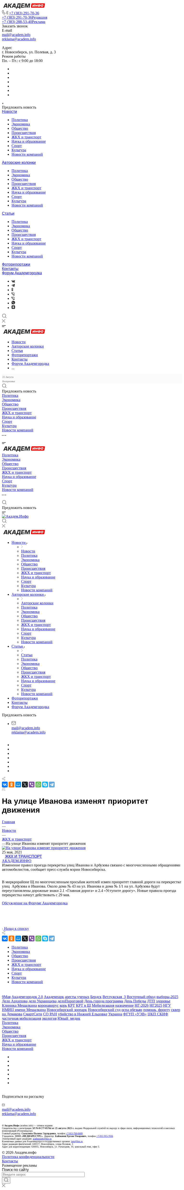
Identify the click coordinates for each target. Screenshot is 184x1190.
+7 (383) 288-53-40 (23, 22)
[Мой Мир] (18, 784)
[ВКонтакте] (13, 281)
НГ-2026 (142, 1005)
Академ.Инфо (16, 861)
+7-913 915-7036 (104, 1136)
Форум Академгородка (22, 273)
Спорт (17, 146)
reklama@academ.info (19, 39)
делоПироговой (70, 1001)
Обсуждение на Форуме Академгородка (35, 903)
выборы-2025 (167, 997)
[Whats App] (13, 303)
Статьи (8, 213)
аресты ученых (77, 997)
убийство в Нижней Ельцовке (82, 1014)
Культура (19, 150)
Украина (115, 1014)
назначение (124, 1005)
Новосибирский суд (104, 1010)
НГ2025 (156, 1005)
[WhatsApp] (38, 784)
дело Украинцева (43, 1001)
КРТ (71, 1005)
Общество (20, 128)
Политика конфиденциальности (28, 1157)
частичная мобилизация (21, 1018)
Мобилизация (103, 1005)
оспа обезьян (131, 1010)
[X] (25, 784)
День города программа (103, 1001)
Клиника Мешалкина (19, 1005)
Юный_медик (69, 1018)
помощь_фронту (156, 1010)
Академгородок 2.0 (27, 997)
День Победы (135, 1001)
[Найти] (6, 1180)
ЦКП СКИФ (158, 1014)
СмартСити (32, 1014)
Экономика (21, 124)
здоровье (163, 1001)
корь (63, 1005)
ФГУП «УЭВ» (135, 1014)
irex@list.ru (77, 1141)
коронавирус (48, 1005)
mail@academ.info (16, 35)
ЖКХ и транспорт (26, 137)
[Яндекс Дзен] (13, 308)
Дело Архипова (15, 1001)
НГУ (167, 1005)
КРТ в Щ (83, 1005)
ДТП (151, 1001)
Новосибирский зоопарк (67, 1010)
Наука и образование (29, 141)
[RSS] (3, 789)
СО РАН (50, 1014)
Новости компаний (27, 154)
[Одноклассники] (12, 290)
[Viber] (13, 294)
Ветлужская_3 (114, 997)
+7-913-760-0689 (74, 1133)
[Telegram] (13, 285)
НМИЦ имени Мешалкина (24, 1010)
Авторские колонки (19, 162)
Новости (9, 112)
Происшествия (24, 133)
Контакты (10, 269)
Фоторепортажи (16, 264)
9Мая (6, 997)
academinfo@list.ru (42, 1138)
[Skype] (45, 784)
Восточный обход (141, 997)
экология (49, 1018)
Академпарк (54, 997)
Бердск (96, 997)
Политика (20, 120)
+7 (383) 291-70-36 (24, 13)
